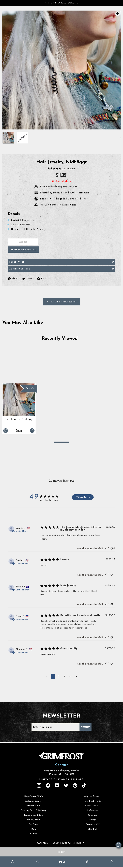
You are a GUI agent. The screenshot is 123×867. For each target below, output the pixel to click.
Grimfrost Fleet (92, 806)
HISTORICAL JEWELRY (65, 3)
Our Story (34, 824)
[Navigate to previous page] (47, 677)
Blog (33, 829)
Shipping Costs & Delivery (33, 810)
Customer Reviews (33, 806)
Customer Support (33, 801)
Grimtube (92, 815)
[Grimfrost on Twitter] (66, 785)
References (92, 810)
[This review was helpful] (106, 548)
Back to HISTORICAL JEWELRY (63, 301)
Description (17, 262)
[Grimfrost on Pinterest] (75, 785)
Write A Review (83, 497)
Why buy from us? (93, 796)
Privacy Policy (33, 820)
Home (48, 3)
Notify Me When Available (23, 249)
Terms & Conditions (33, 815)
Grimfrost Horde (93, 801)
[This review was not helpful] (112, 548)
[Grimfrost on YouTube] (57, 785)
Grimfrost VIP (93, 824)
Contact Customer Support (61, 779)
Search (33, 834)
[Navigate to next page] (76, 677)
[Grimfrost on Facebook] (48, 785)
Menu (62, 861)
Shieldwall (93, 829)
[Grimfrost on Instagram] (39, 785)
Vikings (92, 820)
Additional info (19, 268)
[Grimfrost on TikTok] (84, 785)
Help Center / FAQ (33, 796)
